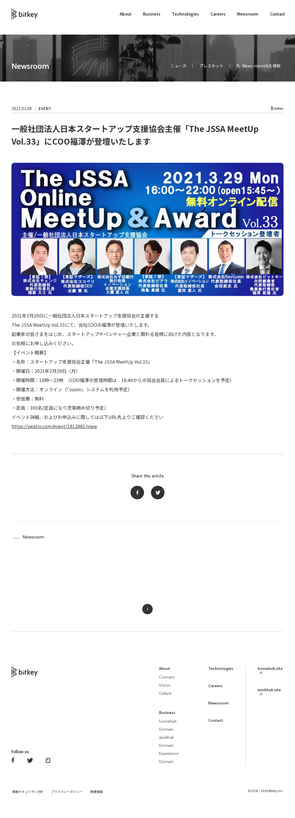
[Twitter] (157, 492)
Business (151, 14)
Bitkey (277, 108)
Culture (165, 693)
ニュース (178, 66)
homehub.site (270, 668)
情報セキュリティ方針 (28, 792)
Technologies (185, 14)
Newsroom (247, 14)
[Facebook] (137, 492)
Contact (277, 14)
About (125, 14)
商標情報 (96, 792)
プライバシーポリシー (67, 792)
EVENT (45, 108)
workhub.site (269, 690)
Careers (218, 14)
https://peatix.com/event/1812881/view (54, 426)
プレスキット (211, 66)
